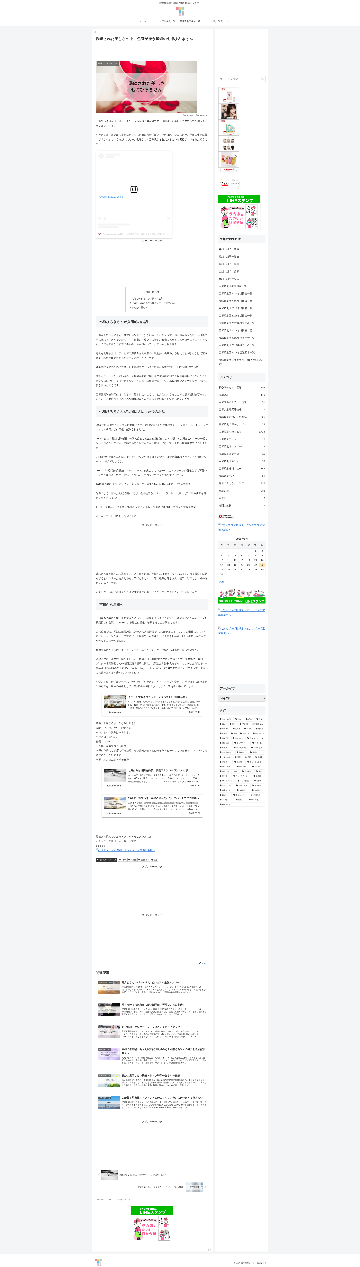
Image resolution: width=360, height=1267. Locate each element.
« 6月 (221, 581)
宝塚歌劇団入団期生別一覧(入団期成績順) (241, 362)
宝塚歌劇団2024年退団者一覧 (235, 308)
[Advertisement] (152, 49)
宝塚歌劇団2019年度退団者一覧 (237, 345)
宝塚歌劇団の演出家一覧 (233, 286)
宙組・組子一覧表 (229, 278)
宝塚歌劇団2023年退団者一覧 (235, 315)
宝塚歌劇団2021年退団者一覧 (235, 330)
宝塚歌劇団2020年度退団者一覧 (237, 337)
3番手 (124, 860)
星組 (155, 860)
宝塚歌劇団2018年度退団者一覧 (237, 352)
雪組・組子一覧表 (229, 271)
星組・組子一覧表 (229, 264)
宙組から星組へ (140, 307)
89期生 (133, 860)
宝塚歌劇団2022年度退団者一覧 (237, 323)
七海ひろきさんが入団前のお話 (147, 298)
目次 (148, 292)
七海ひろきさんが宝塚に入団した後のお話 (153, 303)
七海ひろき (145, 860)
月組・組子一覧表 (229, 256)
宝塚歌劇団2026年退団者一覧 (235, 293)
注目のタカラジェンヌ (107, 860)
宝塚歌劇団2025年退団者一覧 (235, 301)
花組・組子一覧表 (229, 249)
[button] (262, 79)
